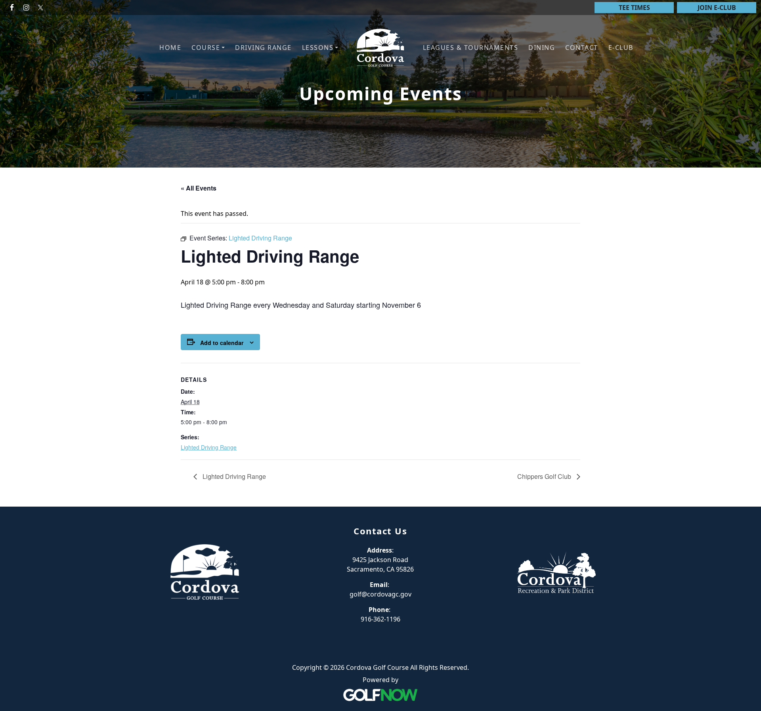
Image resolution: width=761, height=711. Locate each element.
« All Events (198, 188)
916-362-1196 (380, 619)
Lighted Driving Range (209, 447)
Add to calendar (221, 343)
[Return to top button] (745, 491)
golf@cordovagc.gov (380, 594)
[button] (208, 48)
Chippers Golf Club (545, 476)
